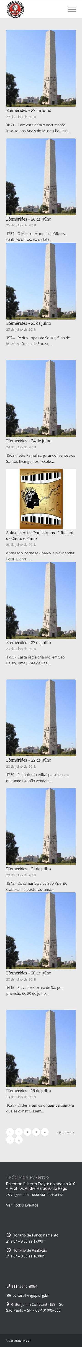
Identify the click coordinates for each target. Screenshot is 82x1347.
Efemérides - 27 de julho (28, 110)
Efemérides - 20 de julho (28, 973)
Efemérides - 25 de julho (28, 323)
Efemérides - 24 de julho (28, 441)
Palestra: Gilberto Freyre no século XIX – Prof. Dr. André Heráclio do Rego (40, 1186)
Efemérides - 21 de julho (28, 869)
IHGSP (27, 1340)
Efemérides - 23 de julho (28, 642)
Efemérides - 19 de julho (28, 1091)
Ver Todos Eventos (22, 1205)
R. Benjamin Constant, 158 (33, 1304)
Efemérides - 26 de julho (28, 219)
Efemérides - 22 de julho (28, 760)
